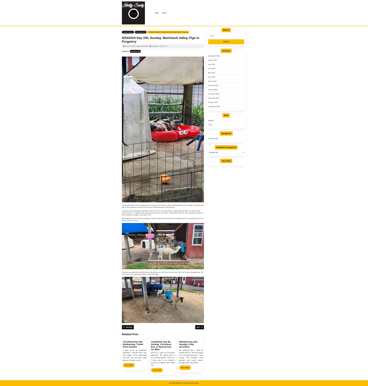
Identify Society (128, 32)
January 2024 (213, 89)
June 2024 (212, 68)
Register (211, 120)
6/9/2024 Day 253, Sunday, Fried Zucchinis (188, 344)
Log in (210, 124)
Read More (130, 365)
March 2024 (212, 81)
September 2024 (214, 56)
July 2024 (211, 64)
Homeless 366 (140, 32)
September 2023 (214, 106)
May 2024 (211, 73)
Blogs (164, 13)
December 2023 (213, 94)
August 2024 (212, 60)
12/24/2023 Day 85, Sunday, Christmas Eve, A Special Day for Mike (161, 346)
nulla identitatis (143, 46)
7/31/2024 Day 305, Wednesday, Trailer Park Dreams (133, 344)
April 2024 (211, 77)
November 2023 (213, 98)
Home (157, 13)
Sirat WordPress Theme (178, 383)
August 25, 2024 (130, 46)
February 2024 (213, 85)
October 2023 (213, 102)
